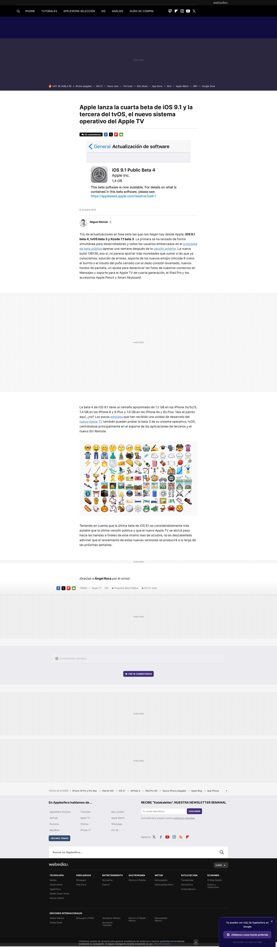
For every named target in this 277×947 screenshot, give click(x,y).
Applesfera (55, 889)
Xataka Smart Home (59, 893)
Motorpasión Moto (164, 884)
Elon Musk (142, 86)
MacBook (54, 830)
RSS (180, 836)
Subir (218, 865)
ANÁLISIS (117, 11)
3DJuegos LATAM (85, 918)
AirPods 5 (135, 790)
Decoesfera (187, 884)
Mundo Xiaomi (57, 898)
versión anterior (165, 249)
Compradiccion (188, 889)
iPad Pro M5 (151, 790)
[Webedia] (220, 2)
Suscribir (194, 811)
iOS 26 (114, 830)
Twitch (170, 11)
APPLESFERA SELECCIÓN (79, 11)
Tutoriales (85, 811)
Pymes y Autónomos (213, 885)
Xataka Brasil (56, 922)
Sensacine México (111, 918)
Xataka (53, 880)
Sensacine (107, 880)
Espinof (106, 884)
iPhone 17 (85, 830)
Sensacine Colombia (107, 923)
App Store (157, 86)
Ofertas (84, 824)
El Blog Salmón (214, 880)
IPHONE (30, 11)
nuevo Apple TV (91, 421)
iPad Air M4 (108, 790)
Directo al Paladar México (137, 919)
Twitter (194, 11)
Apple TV (96, 588)
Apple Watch (182, 86)
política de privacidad (184, 818)
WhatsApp (116, 824)
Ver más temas (59, 838)
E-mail (121, 134)
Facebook (106, 134)
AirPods (54, 818)
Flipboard (176, 11)
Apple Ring (197, 790)
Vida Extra (81, 884)
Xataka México (57, 918)
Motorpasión (161, 880)
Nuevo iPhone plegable (175, 790)
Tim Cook (127, 86)
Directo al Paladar (137, 880)
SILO (169, 86)
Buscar (222, 852)
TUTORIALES (49, 11)
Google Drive (208, 86)
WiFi (195, 86)
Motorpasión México (161, 919)
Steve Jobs (112, 86)
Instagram (182, 11)
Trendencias (187, 880)
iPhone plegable (84, 86)
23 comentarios (92, 134)
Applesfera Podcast (60, 811)
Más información (162, 944)
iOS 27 (99, 86)
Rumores (54, 824)
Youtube (188, 11)
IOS (103, 11)
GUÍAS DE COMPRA (142, 11)
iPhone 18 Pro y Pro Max (84, 790)
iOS (106, 588)
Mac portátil (117, 811)
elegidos (116, 417)
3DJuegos (81, 880)
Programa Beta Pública (126, 588)
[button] (100, 222)
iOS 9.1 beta (150, 588)
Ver (140, 674)
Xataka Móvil (56, 884)
